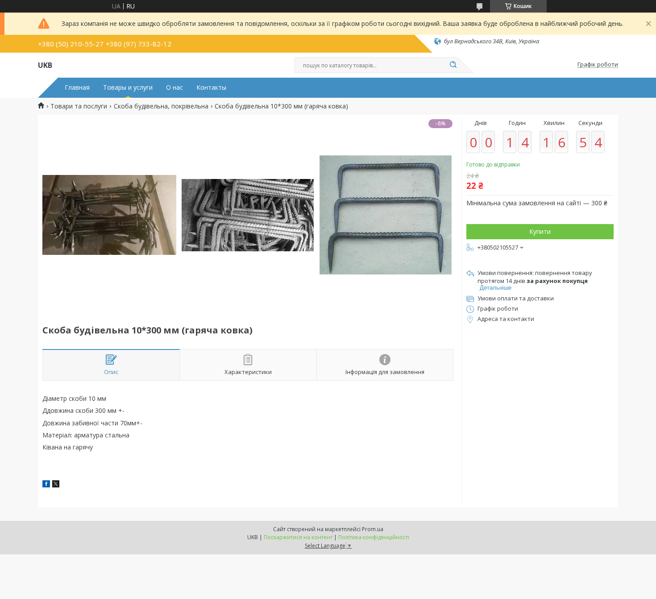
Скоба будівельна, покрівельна (161, 106)
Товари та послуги (78, 106)
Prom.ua (372, 529)
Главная (77, 87)
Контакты (211, 87)
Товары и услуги (128, 87)
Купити (540, 231)
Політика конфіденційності (373, 537)
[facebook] (46, 485)
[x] (55, 485)
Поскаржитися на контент (298, 537)
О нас (174, 87)
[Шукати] (453, 65)
